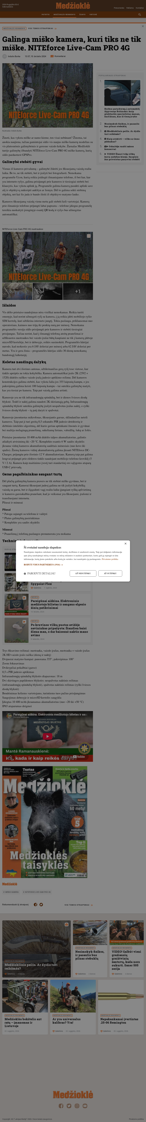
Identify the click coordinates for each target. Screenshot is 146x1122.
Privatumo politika (110, 559)
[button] (73, 564)
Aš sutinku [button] (110, 573)
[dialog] (73, 561)
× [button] (125, 544)
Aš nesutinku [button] (83, 573)
